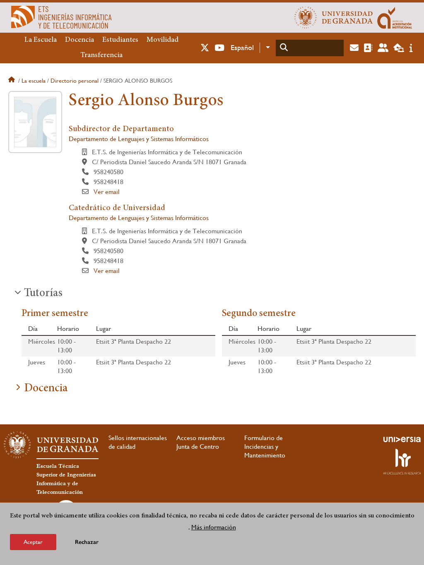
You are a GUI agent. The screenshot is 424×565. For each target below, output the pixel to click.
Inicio (12, 81)
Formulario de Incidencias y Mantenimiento (264, 446)
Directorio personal (75, 80)
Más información (213, 527)
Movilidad (162, 40)
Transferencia (101, 55)
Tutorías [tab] (43, 293)
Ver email (107, 192)
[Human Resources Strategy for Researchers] (402, 461)
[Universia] (402, 439)
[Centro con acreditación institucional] (395, 17)
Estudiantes (120, 40)
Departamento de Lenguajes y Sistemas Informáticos (139, 139)
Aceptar (33, 542)
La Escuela (40, 40)
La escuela (34, 80)
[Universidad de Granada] (333, 17)
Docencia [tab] (45, 389)
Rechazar (87, 542)
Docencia (79, 40)
